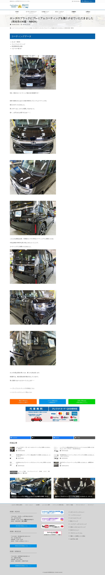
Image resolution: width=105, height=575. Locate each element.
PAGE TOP (101, 556)
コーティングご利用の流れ (58, 504)
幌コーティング (74, 521)
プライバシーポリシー (80, 504)
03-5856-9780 (17, 537)
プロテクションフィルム (76, 533)
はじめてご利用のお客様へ (17, 504)
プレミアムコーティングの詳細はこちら (23, 388)
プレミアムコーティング (18, 44)
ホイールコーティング (75, 518)
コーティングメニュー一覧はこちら (22, 392)
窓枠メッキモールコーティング (77, 527)
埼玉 (49, 471)
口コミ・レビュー (29, 504)
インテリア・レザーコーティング (78, 524)
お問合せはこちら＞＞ (88, 1)
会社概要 (38, 504)
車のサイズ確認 (69, 504)
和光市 (25, 473)
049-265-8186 (17, 518)
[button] (23, 401)
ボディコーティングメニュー (77, 512)
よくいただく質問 (46, 504)
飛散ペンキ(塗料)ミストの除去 (77, 536)
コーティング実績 (22, 471)
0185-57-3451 (17, 557)
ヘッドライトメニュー (75, 515)
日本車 (40, 471)
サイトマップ (90, 504)
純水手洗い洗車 (74, 539)
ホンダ (45, 471)
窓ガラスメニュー (74, 530)
